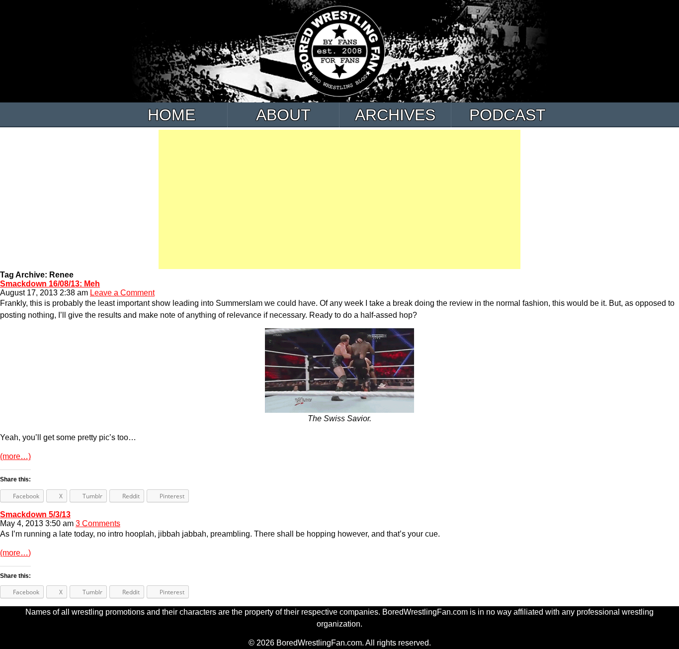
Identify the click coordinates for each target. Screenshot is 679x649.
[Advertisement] (339, 199)
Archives (395, 115)
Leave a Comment (122, 292)
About (283, 115)
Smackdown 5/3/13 (35, 514)
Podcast (507, 115)
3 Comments (98, 523)
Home (171, 115)
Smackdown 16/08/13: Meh (50, 283)
